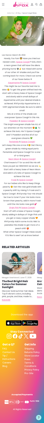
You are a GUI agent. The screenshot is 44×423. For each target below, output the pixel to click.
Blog (4, 366)
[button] (38, 417)
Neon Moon (13, 159)
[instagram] (9, 336)
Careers (6, 362)
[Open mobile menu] (3, 4)
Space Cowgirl (23, 61)
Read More (6, 300)
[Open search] (36, 4)
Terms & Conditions (30, 364)
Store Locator (31, 355)
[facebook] (15, 336)
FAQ (4, 348)
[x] (26, 336)
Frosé (14, 179)
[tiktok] (20, 336)
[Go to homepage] (21, 4)
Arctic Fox (10, 13)
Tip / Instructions (8, 357)
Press (27, 359)
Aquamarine (14, 82)
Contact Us (8, 352)
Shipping (29, 348)
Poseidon (14, 120)
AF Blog (18, 13)
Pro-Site (28, 373)
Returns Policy (32, 352)
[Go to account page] (32, 4)
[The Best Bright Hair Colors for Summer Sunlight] (18, 263)
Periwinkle (14, 141)
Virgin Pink (14, 207)
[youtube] (33, 336)
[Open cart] (41, 4)
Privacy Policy (31, 369)
